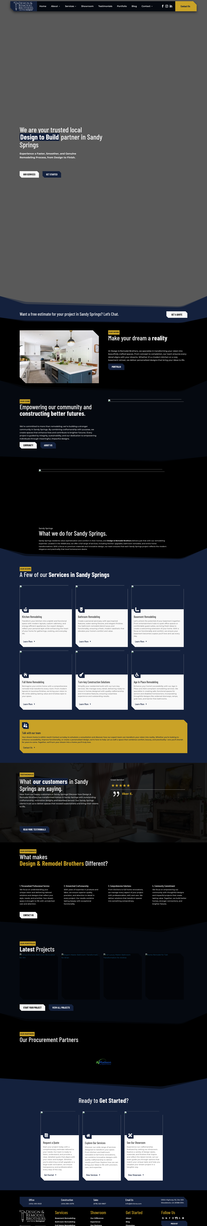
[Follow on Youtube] (183, 1218)
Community (28, 445)
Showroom (87, 6)
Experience (95, 1222)
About (54, 6)
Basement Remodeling (65, 1218)
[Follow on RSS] (176, 1218)
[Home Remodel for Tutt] (164, 976)
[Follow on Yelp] (179, 1218)
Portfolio (122, 6)
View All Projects (61, 1007)
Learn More (27, 641)
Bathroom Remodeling (65, 1222)
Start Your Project (32, 1007)
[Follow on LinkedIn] (166, 1218)
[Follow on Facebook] (169, 1218)
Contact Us (185, 6)
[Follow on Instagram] (173, 1218)
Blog (134, 6)
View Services (92, 1174)
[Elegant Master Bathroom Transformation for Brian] (81, 976)
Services (69, 6)
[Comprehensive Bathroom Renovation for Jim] (39, 976)
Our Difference (97, 1218)
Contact (146, 6)
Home (42, 6)
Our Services (29, 174)
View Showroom (134, 1174)
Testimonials (105, 6)
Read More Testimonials (34, 829)
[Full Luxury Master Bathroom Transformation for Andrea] (123, 976)
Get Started (52, 174)
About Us (48, 445)
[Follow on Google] (163, 1218)
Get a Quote (176, 314)
